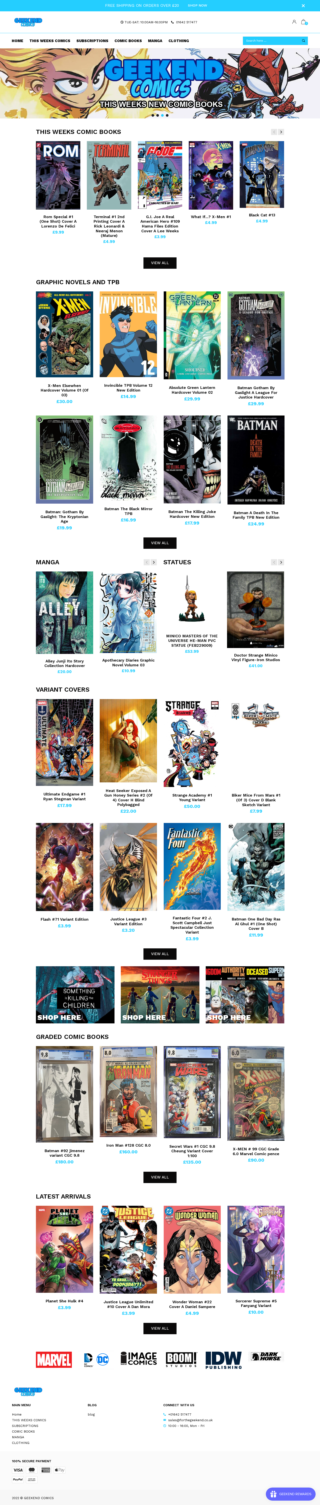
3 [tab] (162, 115)
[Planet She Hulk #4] (64, 1249)
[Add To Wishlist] (43, 145)
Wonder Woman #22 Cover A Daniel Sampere (192, 1304)
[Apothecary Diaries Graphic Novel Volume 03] (128, 612)
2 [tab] (157, 115)
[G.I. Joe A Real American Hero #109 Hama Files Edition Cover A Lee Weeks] (160, 175)
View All (160, 263)
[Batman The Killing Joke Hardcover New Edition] (192, 460)
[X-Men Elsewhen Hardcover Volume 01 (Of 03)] (64, 334)
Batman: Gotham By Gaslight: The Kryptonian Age (64, 516)
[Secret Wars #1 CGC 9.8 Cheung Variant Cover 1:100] (192, 1092)
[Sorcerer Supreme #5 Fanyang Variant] (256, 1249)
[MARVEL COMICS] (54, 1360)
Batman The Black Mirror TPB (128, 511)
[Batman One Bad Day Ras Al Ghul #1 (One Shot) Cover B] (256, 867)
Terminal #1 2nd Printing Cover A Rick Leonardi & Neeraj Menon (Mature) (109, 226)
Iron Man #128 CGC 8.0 (128, 1145)
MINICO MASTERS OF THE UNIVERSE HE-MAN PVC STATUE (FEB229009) (192, 641)
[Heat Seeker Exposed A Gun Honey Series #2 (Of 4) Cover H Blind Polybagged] (128, 740)
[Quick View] (43, 153)
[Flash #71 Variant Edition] (64, 867)
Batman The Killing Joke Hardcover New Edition (192, 514)
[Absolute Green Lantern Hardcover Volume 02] (192, 335)
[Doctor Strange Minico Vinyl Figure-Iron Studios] (255, 609)
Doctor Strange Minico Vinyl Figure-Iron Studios (255, 657)
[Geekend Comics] (28, 22)
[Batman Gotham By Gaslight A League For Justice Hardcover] (256, 335)
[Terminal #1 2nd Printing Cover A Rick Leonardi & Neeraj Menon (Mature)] (109, 175)
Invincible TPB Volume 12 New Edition (128, 387)
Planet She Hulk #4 (64, 1301)
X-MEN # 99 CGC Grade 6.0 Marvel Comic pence (256, 1151)
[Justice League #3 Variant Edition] (128, 867)
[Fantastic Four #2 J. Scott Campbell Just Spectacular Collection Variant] (192, 866)
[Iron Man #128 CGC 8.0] (128, 1091)
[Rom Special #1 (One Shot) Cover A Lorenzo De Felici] (58, 175)
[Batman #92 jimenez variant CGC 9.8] (64, 1094)
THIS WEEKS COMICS (49, 41)
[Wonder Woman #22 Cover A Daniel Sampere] (192, 1250)
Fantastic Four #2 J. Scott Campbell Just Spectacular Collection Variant (192, 925)
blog (91, 1414)
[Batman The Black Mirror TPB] (128, 458)
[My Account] (294, 22)
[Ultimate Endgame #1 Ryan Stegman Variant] (64, 742)
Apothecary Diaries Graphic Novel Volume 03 (128, 662)
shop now (197, 5)
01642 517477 (186, 22)
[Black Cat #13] (262, 174)
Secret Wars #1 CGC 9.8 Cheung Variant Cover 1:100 (192, 1151)
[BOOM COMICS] (181, 1360)
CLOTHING (178, 41)
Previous (10, 83)
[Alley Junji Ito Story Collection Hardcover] (64, 612)
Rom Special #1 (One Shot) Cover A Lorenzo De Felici (58, 221)
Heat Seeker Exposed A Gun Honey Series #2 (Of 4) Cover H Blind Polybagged (128, 797)
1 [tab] (153, 115)
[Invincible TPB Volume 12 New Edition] (128, 334)
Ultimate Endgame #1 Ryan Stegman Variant (64, 796)
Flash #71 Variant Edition (64, 919)
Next (309, 83)
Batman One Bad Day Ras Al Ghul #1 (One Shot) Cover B (256, 924)
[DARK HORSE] (266, 1356)
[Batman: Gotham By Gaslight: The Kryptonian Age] (64, 460)
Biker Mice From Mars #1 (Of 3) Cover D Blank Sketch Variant (256, 800)
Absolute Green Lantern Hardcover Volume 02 (192, 390)
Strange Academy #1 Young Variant (192, 797)
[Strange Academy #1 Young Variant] (192, 743)
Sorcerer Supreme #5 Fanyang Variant (256, 1303)
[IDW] (224, 1360)
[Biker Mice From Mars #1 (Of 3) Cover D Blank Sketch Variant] (256, 743)
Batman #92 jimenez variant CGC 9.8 (64, 1153)
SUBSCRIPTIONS (92, 41)
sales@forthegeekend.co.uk (190, 1420)
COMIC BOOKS (128, 41)
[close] (303, 6)
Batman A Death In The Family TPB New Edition (256, 515)
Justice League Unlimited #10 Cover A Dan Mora (128, 1304)
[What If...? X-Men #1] (211, 175)
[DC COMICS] (96, 1360)
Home (17, 41)
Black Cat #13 (262, 215)
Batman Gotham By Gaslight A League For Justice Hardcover (256, 392)
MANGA (155, 41)
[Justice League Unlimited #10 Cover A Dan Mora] (128, 1250)
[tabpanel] (160, 83)
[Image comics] (139, 1358)
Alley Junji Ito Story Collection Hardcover (64, 663)
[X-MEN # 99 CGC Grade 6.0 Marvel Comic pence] (256, 1093)
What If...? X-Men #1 (211, 216)
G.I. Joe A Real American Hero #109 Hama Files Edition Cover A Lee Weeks (160, 223)
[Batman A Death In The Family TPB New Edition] (256, 460)
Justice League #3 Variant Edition (128, 921)
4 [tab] (167, 115)
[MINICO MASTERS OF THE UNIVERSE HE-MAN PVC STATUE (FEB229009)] (192, 600)
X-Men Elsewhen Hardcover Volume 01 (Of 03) (64, 390)
